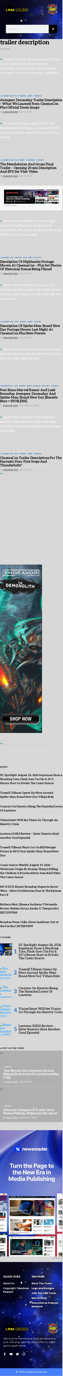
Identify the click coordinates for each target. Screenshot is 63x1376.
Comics (8, 1067)
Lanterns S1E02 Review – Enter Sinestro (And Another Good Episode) (39, 1029)
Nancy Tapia (12, 1081)
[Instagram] (23, 1354)
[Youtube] (11, 1354)
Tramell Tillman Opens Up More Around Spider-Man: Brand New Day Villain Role (39, 973)
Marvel (23, 96)
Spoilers (45, 386)
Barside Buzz (7, 386)
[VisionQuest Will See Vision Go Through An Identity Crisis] (6, 1011)
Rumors (36, 386)
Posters (37, 322)
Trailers (37, 96)
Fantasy (18, 258)
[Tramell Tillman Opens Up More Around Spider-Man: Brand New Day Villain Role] (6, 973)
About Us (8, 1283)
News (30, 96)
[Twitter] (17, 1354)
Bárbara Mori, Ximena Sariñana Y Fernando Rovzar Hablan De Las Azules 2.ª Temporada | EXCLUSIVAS (29, 908)
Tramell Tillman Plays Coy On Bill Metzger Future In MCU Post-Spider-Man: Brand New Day (29, 851)
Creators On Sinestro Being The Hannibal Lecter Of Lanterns (38, 992)
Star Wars (30, 160)
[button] (31, 15)
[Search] (53, 29)
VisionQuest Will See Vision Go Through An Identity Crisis (40, 1010)
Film (17, 96)
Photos (37, 258)
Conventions (7, 96)
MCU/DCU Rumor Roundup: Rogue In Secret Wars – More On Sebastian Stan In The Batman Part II (30, 891)
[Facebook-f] (4, 1354)
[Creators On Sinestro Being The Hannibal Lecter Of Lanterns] (6, 992)
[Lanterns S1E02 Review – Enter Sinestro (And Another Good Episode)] (6, 1029)
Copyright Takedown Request (16, 1290)
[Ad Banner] (31, 197)
